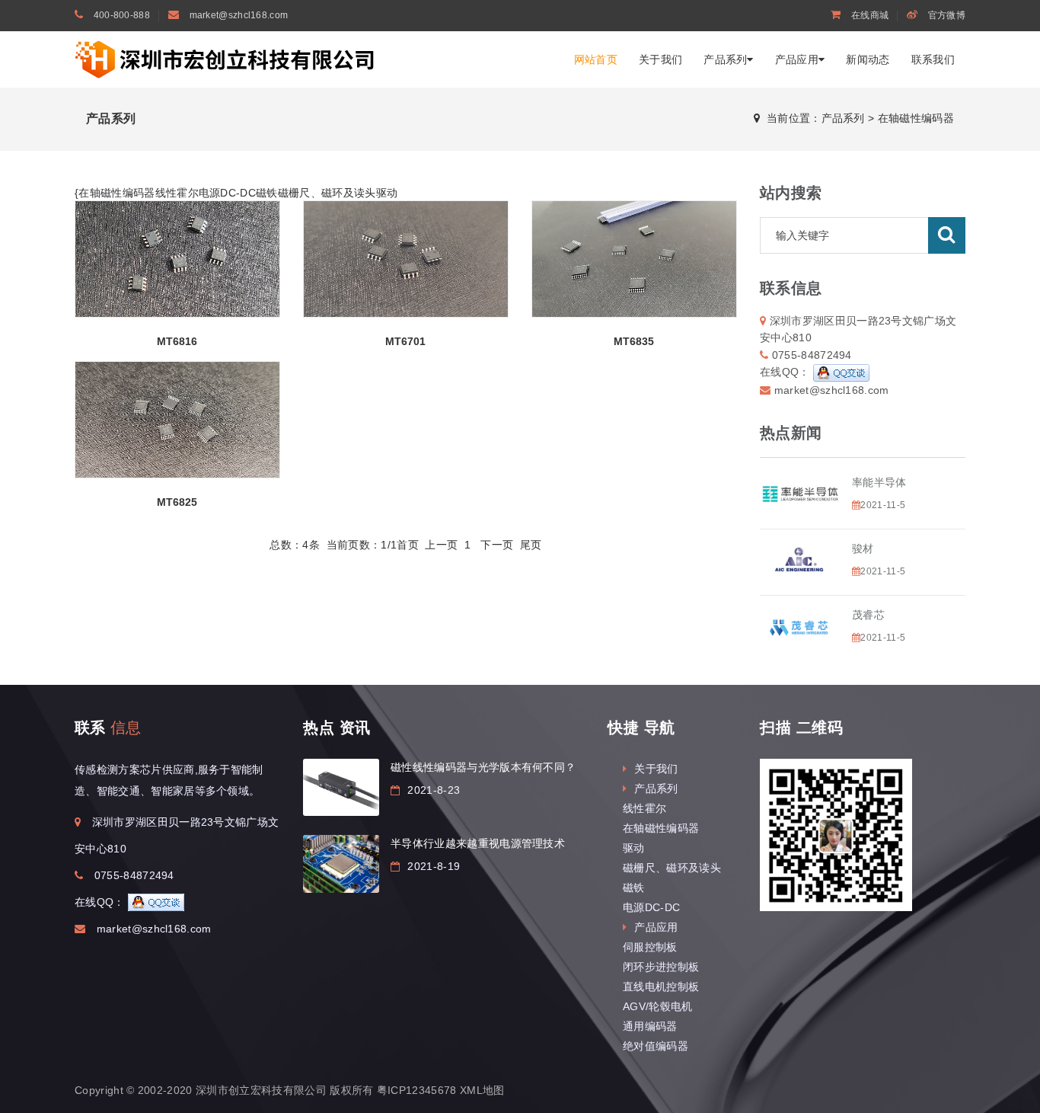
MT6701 (405, 341)
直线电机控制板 (661, 986)
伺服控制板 (650, 947)
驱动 (387, 193)
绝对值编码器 (655, 1046)
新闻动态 (867, 59)
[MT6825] (177, 419)
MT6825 (177, 502)
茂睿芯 (868, 615)
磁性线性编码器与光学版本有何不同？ (483, 767)
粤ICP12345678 (417, 1090)
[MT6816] (177, 259)
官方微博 (945, 15)
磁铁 (267, 193)
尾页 (531, 545)
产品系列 (725, 59)
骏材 (863, 548)
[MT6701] (406, 259)
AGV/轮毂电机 (658, 1006)
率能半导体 (879, 482)
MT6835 (634, 341)
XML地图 (482, 1090)
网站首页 (595, 59)
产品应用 (796, 59)
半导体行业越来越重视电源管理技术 (478, 843)
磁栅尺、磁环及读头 (327, 193)
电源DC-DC (227, 193)
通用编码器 (650, 1026)
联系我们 (933, 59)
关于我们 (660, 59)
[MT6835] (634, 259)
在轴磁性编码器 (916, 118)
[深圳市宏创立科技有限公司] (227, 59)
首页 (408, 545)
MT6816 (177, 341)
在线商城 (868, 15)
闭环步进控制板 (661, 967)
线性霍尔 (177, 193)
